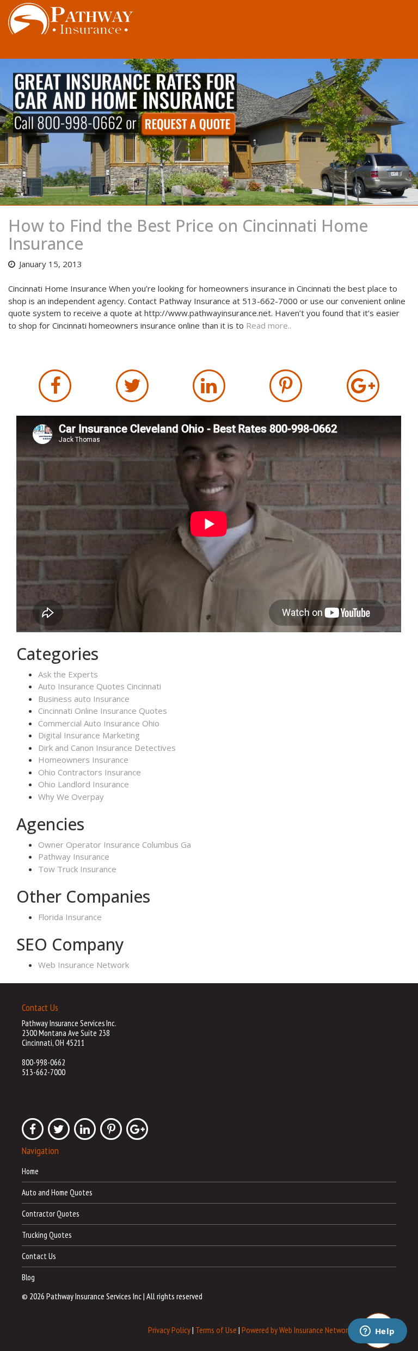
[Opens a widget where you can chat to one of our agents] (377, 1332)
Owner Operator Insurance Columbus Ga (114, 844)
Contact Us (39, 1256)
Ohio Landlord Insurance (83, 784)
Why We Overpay (71, 796)
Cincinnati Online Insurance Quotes (102, 710)
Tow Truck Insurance (77, 868)
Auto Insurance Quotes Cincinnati (99, 686)
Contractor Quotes (50, 1213)
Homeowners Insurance (83, 759)
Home (30, 1171)
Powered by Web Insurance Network (296, 1329)
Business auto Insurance (84, 698)
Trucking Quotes (46, 1235)
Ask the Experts (68, 674)
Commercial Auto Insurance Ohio (98, 723)
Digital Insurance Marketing (89, 735)
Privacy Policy (169, 1329)
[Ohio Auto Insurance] (209, 132)
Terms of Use (216, 1329)
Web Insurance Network (83, 964)
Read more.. (268, 325)
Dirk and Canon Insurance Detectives (107, 747)
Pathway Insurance (73, 856)
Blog (28, 1277)
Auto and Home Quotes (57, 1192)
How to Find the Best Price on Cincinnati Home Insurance (188, 234)
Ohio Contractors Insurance (89, 772)
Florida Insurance (70, 916)
